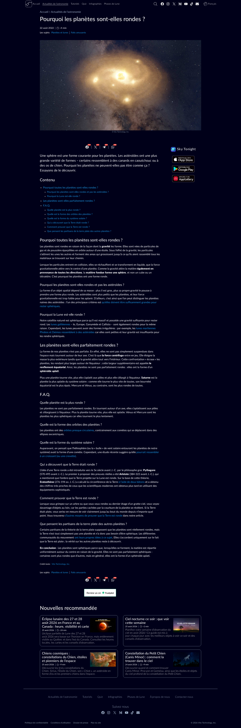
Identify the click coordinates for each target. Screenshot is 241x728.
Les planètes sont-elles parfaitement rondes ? (69, 201)
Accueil (44, 12)
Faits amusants (78, 32)
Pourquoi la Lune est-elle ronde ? (63, 196)
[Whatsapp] (112, 147)
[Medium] (180, 4)
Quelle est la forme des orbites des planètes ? (69, 214)
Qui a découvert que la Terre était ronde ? (68, 223)
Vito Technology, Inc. (121, 132)
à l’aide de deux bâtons (132, 482)
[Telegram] (104, 147)
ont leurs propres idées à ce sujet (93, 537)
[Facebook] (162, 4)
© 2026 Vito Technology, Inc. (203, 723)
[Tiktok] (191, 4)
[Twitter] (174, 4)
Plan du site (96, 723)
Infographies (115, 697)
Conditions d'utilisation (61, 723)
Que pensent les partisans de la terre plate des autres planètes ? (79, 231)
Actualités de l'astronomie (66, 12)
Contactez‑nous (184, 697)
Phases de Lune (136, 697)
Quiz (100, 697)
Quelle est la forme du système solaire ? (67, 218)
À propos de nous (160, 697)
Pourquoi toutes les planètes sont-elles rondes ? (70, 187)
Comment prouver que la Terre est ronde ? (68, 227)
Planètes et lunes (59, 32)
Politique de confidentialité (36, 723)
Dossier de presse (80, 723)
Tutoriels (87, 697)
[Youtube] (186, 4)
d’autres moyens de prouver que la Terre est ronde (93, 515)
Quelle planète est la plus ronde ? (63, 210)
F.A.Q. (46, 205)
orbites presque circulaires (79, 430)
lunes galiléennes (60, 324)
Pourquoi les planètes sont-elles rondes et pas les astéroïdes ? (78, 192)
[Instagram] (168, 4)
